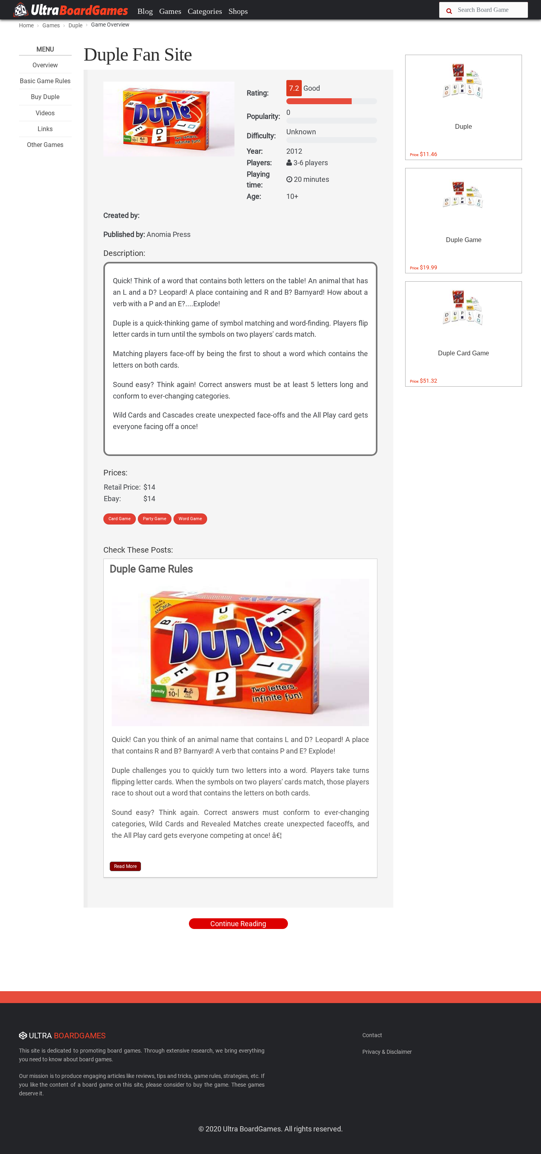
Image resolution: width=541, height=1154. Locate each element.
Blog (145, 11)
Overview (45, 65)
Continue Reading (238, 923)
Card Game (120, 518)
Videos (45, 113)
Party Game (154, 518)
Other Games (45, 145)
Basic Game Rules (45, 81)
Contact (372, 1035)
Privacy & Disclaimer (387, 1052)
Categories (205, 11)
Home (26, 25)
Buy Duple (45, 97)
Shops (238, 11)
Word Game (190, 518)
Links (45, 129)
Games (170, 11)
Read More (125, 866)
